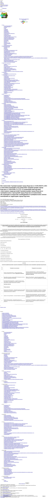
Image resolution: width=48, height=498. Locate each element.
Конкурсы (5, 48)
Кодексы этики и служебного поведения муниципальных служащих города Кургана (17, 364)
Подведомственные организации (9, 78)
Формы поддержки (7, 157)
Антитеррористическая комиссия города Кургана (12, 83)
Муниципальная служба (8, 394)
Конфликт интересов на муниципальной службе (12, 59)
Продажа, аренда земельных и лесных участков (11, 134)
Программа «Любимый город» (9, 37)
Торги (3, 133)
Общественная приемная (8, 92)
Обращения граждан (5, 164)
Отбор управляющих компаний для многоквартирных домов (14, 137)
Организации (6, 31)
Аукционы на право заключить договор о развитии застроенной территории (16, 143)
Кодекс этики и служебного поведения (10, 102)
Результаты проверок (7, 86)
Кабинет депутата (7, 67)
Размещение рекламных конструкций (10, 441)
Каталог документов (7, 104)
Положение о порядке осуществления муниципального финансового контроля (16, 99)
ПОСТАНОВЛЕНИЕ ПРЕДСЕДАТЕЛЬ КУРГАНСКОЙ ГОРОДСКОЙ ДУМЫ (17, 115)
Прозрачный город (7, 42)
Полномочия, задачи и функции (9, 393)
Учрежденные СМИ (7, 88)
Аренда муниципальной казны (9, 136)
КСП (3, 94)
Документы (4, 103)
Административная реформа (8, 85)
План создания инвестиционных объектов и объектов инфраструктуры (15, 457)
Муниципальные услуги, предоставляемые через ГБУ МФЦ (13, 123)
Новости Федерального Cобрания (9, 62)
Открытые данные (5, 171)
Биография (6, 381)
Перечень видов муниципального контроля (11, 126)
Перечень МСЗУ (6, 434)
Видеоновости (6, 347)
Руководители (6, 76)
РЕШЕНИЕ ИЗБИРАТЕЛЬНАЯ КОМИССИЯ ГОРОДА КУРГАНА (15, 119)
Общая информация (7, 26)
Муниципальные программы (8, 108)
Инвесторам (4, 147)
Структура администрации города (9, 75)
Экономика (6, 336)
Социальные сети (7, 474)
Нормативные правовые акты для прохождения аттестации (13, 109)
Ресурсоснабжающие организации (9, 161)
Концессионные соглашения (8, 139)
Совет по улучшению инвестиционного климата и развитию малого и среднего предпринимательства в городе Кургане (23, 149)
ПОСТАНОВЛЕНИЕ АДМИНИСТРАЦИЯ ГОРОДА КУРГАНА (14, 112)
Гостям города (6, 34)
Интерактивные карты (7, 173)
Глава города (4, 72)
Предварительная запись (8, 128)
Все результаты (2, 11)
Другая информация (7, 129)
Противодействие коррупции (9, 39)
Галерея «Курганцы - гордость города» (10, 36)
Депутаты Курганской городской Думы (10, 66)
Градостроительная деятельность (9, 33)
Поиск (3, 175)
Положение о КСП (7, 405)
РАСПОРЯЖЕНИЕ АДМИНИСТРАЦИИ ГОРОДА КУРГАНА (14, 116)
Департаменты (6, 77)
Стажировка (6, 49)
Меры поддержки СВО (8, 125)
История (5, 27)
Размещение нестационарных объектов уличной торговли (13, 142)
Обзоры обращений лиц (8, 167)
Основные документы (7, 110)
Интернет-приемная (7, 70)
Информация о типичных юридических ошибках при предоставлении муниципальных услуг (19, 131)
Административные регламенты (7, 319)
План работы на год (7, 97)
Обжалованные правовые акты (7, 314)
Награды (5, 41)
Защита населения (7, 82)
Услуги (3, 120)
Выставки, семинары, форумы (9, 158)
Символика (6, 29)
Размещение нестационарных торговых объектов (12, 141)
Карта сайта (6, 176)
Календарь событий (7, 43)
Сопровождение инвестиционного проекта (11, 155)
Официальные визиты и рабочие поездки (10, 89)
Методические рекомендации (9, 60)
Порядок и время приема (8, 469)
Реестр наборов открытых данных (9, 172)
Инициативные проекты (8, 45)
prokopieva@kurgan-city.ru (7, 492)
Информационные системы (8, 87)
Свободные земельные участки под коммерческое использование (14, 144)
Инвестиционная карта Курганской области (11, 150)
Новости (5, 64)
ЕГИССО (5, 93)
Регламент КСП (6, 96)
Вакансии (5, 47)
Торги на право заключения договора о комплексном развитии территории (16, 446)
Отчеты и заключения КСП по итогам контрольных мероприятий (14, 98)
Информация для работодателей (9, 52)
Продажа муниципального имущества (10, 135)
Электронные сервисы (7, 429)
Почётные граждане (7, 35)
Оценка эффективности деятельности (10, 81)
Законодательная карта (7, 170)
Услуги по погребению (7, 132)
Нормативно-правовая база (8, 169)
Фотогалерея (6, 40)
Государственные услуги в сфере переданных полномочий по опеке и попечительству (18, 124)
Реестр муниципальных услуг (9, 121)
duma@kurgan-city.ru (6, 489)
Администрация (4, 74)
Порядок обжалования (7, 105)
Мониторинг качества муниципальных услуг (11, 428)
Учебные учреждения (7, 55)
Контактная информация (8, 54)
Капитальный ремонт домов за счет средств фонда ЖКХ (13, 440)
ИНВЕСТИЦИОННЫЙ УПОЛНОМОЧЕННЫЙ (12, 148)
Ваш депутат (6, 65)
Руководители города (7, 342)
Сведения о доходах (7, 410)
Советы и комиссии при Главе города (10, 382)
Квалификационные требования (9, 51)
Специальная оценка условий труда (10, 101)
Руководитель (6, 95)
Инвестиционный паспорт (8, 152)
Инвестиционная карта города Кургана (10, 153)
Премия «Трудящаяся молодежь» (9, 38)
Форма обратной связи (7, 160)
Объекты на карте (7, 388)
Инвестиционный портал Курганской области (11, 159)
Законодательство (7, 359)
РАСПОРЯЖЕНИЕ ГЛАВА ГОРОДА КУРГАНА (10, 325)
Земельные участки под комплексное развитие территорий (13, 145)
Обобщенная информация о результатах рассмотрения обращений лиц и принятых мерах (18, 168)
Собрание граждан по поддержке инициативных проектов (13, 71)
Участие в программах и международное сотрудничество (13, 399)
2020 (3, 183)
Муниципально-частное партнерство (10, 162)
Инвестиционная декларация (8, 151)
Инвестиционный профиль (8, 163)
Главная (3, 178)
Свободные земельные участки (9, 146)
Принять (44, 496)
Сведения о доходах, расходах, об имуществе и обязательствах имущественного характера (18, 56)
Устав (5, 28)
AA (1, 3)
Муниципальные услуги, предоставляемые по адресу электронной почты (16, 423)
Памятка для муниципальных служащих (10, 61)
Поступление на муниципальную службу (10, 50)
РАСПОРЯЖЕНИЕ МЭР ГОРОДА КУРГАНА (11, 117)
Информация (4, 8)
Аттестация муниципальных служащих (10, 53)
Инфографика (6, 337)
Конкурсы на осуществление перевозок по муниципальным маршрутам (15, 140)
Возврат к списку (3, 307)
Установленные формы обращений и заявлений (11, 80)
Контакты (5, 91)
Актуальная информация (8, 25)
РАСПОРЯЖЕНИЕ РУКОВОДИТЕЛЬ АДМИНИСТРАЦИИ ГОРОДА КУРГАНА (17, 118)
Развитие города (6, 32)
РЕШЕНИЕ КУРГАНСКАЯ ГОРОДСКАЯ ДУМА (12, 113)
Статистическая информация (8, 90)
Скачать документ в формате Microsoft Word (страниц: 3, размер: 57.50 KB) (12, 212)
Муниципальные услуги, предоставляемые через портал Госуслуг (14, 122)
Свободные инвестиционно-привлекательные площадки (13, 156)
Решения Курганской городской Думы (10, 69)
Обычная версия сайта (4, 5)
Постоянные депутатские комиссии (10, 68)
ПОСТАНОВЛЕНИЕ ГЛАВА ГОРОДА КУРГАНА (12, 114)
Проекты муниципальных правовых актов (11, 79)
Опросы (5, 44)
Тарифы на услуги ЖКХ (6, 320)
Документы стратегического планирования (11, 107)
